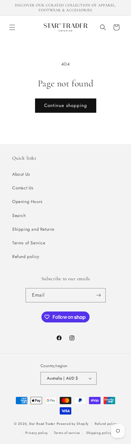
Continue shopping (65, 105)
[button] (12, 27)
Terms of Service (28, 243)
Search (19, 215)
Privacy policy (36, 432)
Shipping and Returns (33, 229)
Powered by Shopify (73, 423)
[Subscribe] (98, 295)
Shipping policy (99, 432)
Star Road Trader (42, 423)
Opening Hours (27, 201)
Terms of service (67, 432)
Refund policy (25, 256)
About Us (21, 174)
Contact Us (23, 188)
